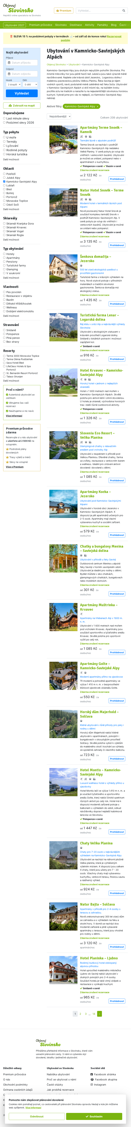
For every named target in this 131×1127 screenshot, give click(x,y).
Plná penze (13, 337)
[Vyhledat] (124, 11)
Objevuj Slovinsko (56, 64)
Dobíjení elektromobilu (20, 311)
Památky (102, 24)
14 (93, 1013)
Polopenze (12, 334)
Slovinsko (61, 24)
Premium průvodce (40, 24)
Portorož (11, 197)
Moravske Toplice (17, 200)
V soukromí (13, 273)
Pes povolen (13, 292)
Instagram (100, 1084)
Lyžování (12, 145)
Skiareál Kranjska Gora (20, 223)
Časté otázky (55, 1084)
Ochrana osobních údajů (17, 1089)
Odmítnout (36, 1116)
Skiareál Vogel (15, 231)
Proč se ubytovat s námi (61, 1079)
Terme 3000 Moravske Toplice (22, 355)
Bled (9, 189)
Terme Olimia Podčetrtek (19, 359)
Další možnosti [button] (11, 159)
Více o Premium (14, 466)
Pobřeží (11, 173)
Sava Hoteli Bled (15, 362)
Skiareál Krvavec (16, 227)
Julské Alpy (13, 177)
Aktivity (89, 24)
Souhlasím (96, 1116)
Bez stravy (12, 341)
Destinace (76, 24)
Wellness (11, 307)
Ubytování (74, 64)
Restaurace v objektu (19, 295)
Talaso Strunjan (14, 376)
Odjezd (10, 69)
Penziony (11, 261)
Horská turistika (16, 154)
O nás (6, 1079)
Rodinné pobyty (16, 150)
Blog (113, 24)
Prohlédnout (117, 179)
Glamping (12, 269)
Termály (11, 141)
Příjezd (9, 57)
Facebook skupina (106, 1079)
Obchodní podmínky (15, 1084)
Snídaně (11, 330)
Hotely (10, 254)
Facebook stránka (105, 1074)
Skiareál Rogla (15, 235)
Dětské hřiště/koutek (19, 303)
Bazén (10, 299)
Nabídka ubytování (58, 1074)
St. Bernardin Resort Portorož (22, 373)
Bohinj (10, 193)
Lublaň (10, 185)
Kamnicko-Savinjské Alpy (21, 181)
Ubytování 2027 (14, 25)
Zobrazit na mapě (24, 105)
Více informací (14, 415)
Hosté (9, 80)
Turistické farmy (16, 265)
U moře (11, 137)
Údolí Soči (12, 204)
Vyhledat (22, 93)
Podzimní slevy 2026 (20, 122)
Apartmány (13, 257)
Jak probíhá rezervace (60, 1089)
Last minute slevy (17, 118)
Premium (65, 10)
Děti (25, 80)
